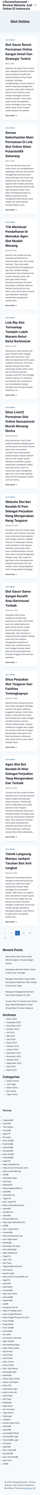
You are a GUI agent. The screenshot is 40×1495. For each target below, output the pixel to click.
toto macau (8, 1270)
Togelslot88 (8, 1120)
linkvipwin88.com (10, 1219)
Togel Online (12, 1094)
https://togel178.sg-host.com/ (16, 1317)
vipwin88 (7, 1191)
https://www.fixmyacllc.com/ (15, 1168)
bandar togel (8, 1273)
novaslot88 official (11, 1433)
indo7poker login (10, 1389)
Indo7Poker (8, 1351)
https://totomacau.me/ (13, 1236)
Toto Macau (8, 1127)
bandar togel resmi (11, 1423)
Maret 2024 (11, 1019)
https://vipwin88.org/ (12, 1171)
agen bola (7, 1460)
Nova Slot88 (8, 1140)
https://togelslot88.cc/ (12, 1188)
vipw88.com (8, 1212)
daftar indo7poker (11, 1382)
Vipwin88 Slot (9, 1195)
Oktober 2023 (12, 1029)
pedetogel (7, 1243)
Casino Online (12, 1081)
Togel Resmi (8, 1413)
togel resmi (8, 1406)
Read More (11, 116)
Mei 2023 (10, 1036)
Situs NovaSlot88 (10, 1457)
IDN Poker (7, 1263)
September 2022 (13, 1063)
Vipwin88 (7, 1123)
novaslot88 (7, 1232)
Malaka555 (7, 1185)
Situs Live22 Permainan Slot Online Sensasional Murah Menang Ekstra (19, 421)
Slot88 (5, 1174)
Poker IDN (7, 1385)
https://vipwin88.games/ (13, 1205)
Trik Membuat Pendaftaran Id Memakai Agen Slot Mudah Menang (16, 236)
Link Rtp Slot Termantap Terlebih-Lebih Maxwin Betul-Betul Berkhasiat (17, 332)
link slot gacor (9, 1409)
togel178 (6, 1134)
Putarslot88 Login (10, 1436)
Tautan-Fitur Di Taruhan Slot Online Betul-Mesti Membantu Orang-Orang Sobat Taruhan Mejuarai (21, 1004)
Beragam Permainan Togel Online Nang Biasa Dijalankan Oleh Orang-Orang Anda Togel (21, 982)
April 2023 (11, 1039)
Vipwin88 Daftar (10, 1178)
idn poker (7, 1137)
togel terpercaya (10, 1253)
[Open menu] (35, 5)
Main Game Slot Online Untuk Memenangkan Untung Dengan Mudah (19, 959)
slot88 (5, 1226)
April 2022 (11, 1066)
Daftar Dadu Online (11, 1379)
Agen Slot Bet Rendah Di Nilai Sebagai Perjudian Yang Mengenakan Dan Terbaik (19, 773)
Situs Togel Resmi (11, 1229)
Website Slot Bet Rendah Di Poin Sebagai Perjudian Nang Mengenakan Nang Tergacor (19, 511)
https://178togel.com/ (12, 1311)
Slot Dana (7, 1181)
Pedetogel (7, 1416)
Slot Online (10, 40)
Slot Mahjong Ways (11, 1345)
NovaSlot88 (8, 1151)
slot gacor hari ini (10, 1307)
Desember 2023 (13, 1022)
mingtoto (7, 1419)
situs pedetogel (9, 1249)
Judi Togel (11, 1084)
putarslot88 (8, 1297)
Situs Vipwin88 (9, 1450)
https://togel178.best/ (12, 1314)
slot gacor (7, 1443)
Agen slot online (10, 1294)
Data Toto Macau (10, 1368)
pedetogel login (9, 1372)
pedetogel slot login (11, 1246)
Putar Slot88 (8, 1321)
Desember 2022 (13, 1053)
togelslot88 (8, 1300)
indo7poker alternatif (12, 1338)
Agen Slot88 (8, 1341)
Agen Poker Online (11, 1348)
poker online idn (10, 1392)
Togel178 (7, 1198)
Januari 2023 (12, 1049)
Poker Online (12, 1088)
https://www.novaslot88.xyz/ (15, 1277)
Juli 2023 (10, 1032)
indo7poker (8, 1287)
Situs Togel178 (9, 1202)
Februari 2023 (12, 1046)
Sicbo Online (8, 1365)
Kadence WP (30, 1488)
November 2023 (13, 1026)
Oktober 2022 (12, 1060)
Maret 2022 (11, 1070)
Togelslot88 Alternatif (12, 1266)
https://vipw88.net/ (11, 1164)
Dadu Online (8, 1362)
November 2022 (13, 1056)
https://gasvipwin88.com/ (14, 1222)
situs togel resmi (10, 1239)
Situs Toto (7, 1260)
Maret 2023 (11, 1043)
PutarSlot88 (8, 1144)
